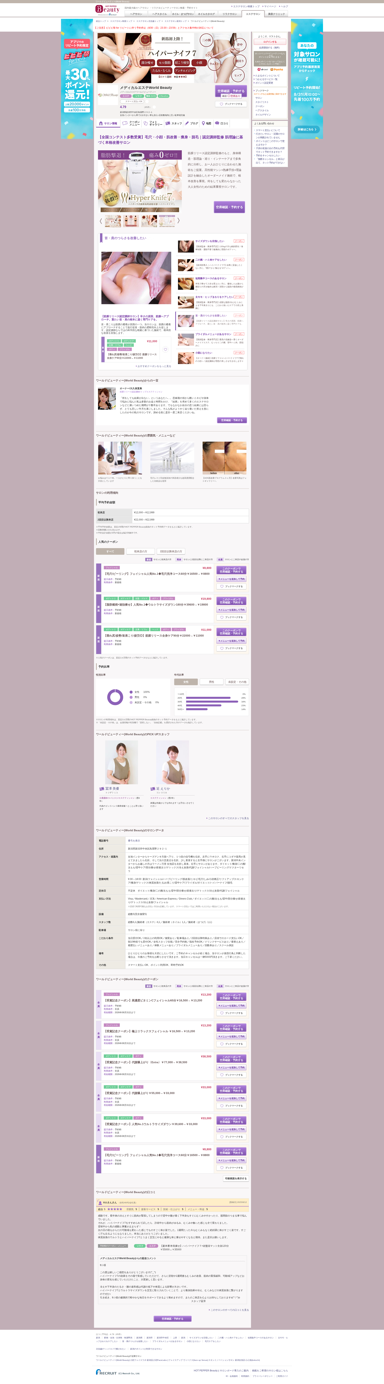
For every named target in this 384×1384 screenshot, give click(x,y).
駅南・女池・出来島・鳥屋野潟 (118, 1338)
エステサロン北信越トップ (148, 21)
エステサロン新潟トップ (176, 21)
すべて (110, 551)
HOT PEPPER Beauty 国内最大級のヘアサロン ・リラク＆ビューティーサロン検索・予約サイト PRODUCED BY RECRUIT (107, 10)
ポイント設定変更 (264, 82)
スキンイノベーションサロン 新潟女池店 (226, 1360)
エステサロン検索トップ (246, 6)
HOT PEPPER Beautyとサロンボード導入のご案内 (221, 1370)
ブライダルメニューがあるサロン (167, 1341)
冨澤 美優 (112, 788)
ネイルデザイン (263, 114)
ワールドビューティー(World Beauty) (113, 1360)
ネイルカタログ (206, 13)
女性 (186, 681)
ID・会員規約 (232, 1376)
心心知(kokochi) (253, 1360)
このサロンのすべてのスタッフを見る (228, 818)
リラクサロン (230, 13)
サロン (258, 97)
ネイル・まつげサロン (183, 13)
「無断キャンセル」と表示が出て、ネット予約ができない (270, 161)
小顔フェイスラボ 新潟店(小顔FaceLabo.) (149, 1360)
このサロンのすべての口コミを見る (230, 1310)
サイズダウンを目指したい (201, 1338)
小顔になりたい (194, 1341)
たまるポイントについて (267, 75)
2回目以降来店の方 (171, 551)
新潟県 (139, 1338)
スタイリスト (262, 102)
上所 (175, 1338)
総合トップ (101, 21)
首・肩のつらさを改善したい (135, 1341)
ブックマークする (233, 104)
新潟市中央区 (163, 1338)
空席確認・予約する (231, 93)
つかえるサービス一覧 (266, 79)
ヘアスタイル (159, 13)
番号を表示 (134, 840)
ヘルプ (284, 6)
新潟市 (150, 1338)
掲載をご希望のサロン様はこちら (270, 1370)
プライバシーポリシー (263, 1376)
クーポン (259, 106)
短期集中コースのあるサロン (261, 1338)
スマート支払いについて (268, 130)
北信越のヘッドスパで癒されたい (111, 1349)
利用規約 (245, 1376)
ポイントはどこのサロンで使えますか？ (270, 143)
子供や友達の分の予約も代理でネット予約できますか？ (270, 150)
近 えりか (163, 788)
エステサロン (253, 13)
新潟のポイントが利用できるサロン (146, 1349)
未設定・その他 (237, 681)
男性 (211, 681)
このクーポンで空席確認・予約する (231, 570)
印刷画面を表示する (236, 1178)
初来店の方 (140, 551)
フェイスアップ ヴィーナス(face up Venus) (188, 1360)
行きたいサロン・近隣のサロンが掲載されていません (270, 135)
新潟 (98, 1338)
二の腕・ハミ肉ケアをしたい (231, 1338)
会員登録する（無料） (270, 47)
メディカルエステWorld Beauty (146, 88)
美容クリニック (276, 13)
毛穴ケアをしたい (213, 1341)
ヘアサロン (136, 13)
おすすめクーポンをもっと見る (154, 366)
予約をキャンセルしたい (268, 155)
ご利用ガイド (282, 1376)
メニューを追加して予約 (232, 579)
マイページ (270, 6)
